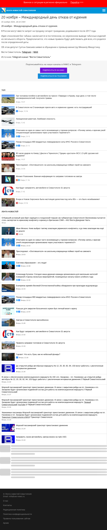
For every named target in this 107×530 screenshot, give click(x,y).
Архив (6, 523)
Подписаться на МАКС (53, 70)
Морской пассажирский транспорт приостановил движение (42, 425)
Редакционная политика (14, 509)
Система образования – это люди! (31, 263)
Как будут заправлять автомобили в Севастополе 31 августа (43, 188)
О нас (5, 501)
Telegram (26, 52)
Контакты (7, 505)
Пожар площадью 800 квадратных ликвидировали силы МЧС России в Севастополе (53, 142)
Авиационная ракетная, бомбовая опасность (35, 119)
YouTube (21, 405)
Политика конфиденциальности (17, 514)
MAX (35, 52)
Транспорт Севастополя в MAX (15, 417)
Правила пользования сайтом (16, 518)
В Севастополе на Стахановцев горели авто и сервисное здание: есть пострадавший (54, 107)
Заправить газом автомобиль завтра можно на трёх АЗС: (41, 437)
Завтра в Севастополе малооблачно (32, 320)
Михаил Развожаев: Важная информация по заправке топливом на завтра (49, 176)
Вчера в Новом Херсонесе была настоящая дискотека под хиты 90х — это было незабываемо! (58, 199)
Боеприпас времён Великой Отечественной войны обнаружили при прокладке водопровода (56, 286)
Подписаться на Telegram (53, 76)
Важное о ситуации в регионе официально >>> (53, 2)
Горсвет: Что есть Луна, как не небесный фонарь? (38, 354)
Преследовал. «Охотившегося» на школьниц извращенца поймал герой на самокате (53, 165)
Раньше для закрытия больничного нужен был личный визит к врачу (46, 308)
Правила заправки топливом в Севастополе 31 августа (40, 343)
